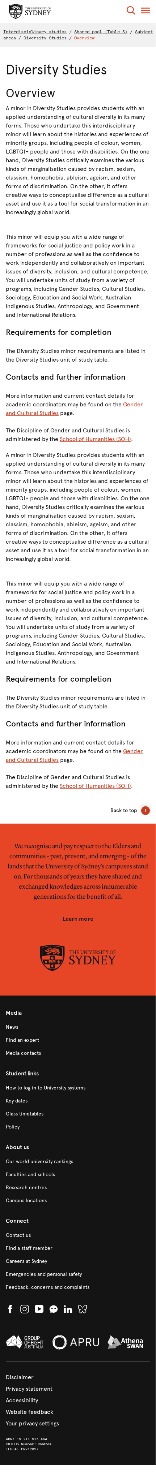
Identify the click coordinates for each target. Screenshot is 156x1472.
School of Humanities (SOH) (95, 439)
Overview (84, 37)
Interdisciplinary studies (35, 31)
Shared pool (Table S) (100, 31)
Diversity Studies (45, 37)
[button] (131, 11)
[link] (78, 1027)
